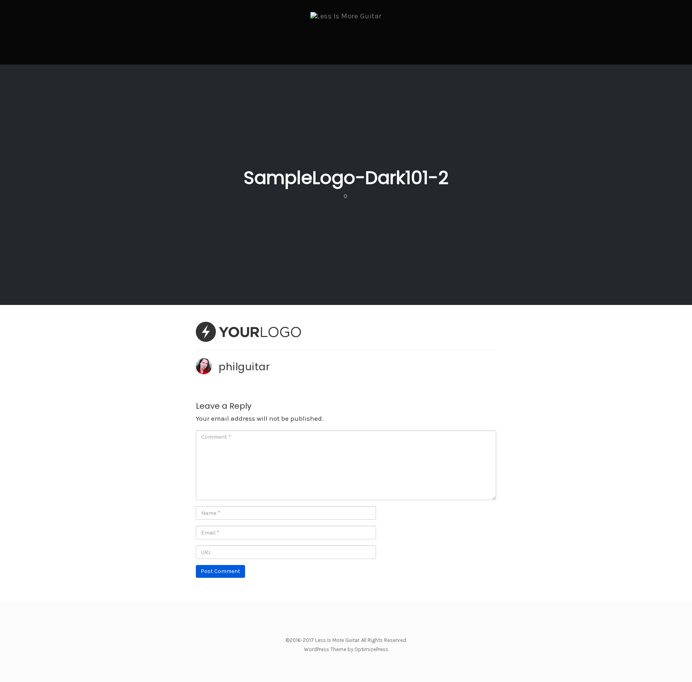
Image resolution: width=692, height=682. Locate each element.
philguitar (244, 366)
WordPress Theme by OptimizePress (346, 649)
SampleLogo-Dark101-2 (346, 177)
